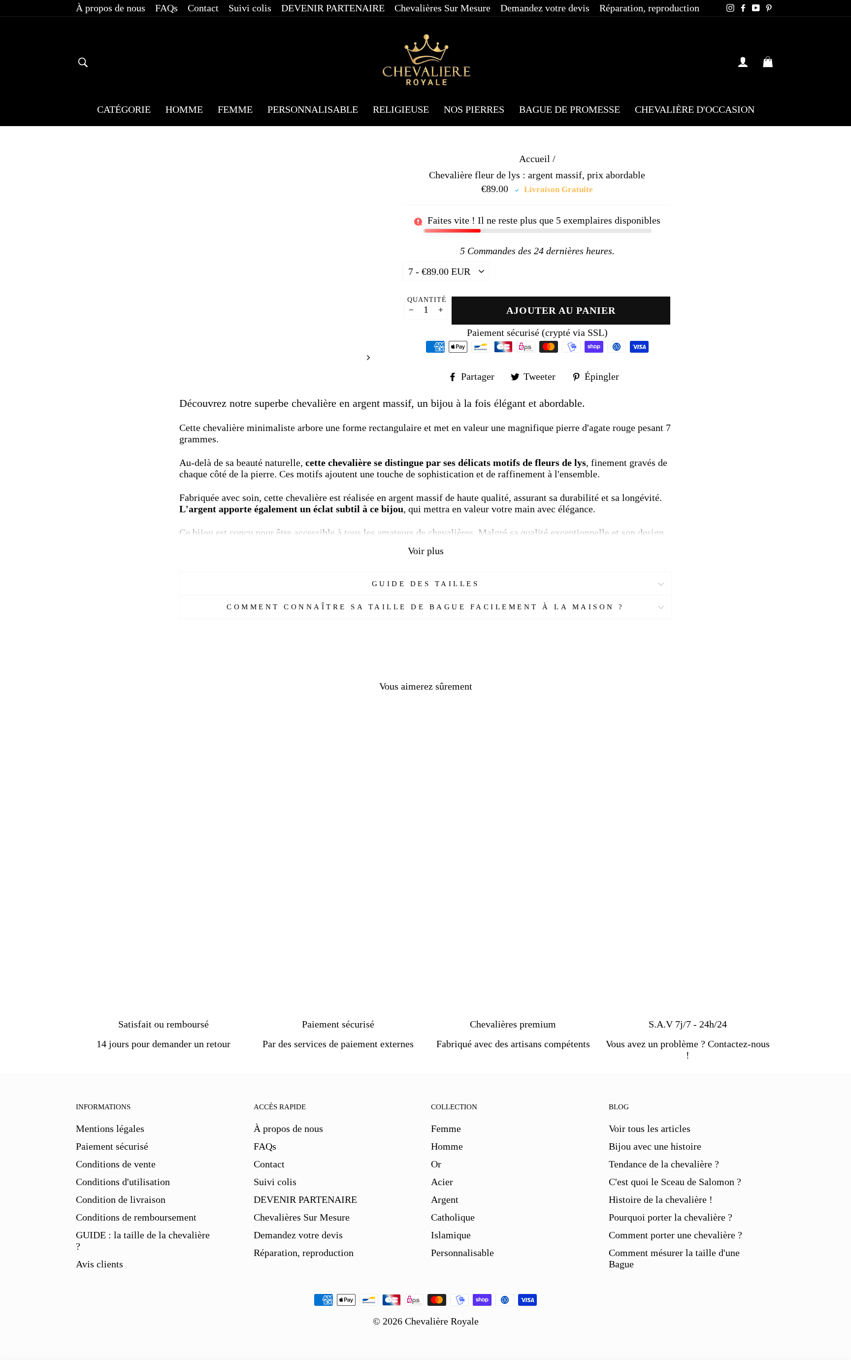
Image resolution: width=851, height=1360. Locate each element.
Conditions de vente (116, 1164)
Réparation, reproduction (649, 7)
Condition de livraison (120, 1199)
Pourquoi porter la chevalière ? (670, 1217)
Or (436, 1164)
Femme (446, 1128)
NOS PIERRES (474, 109)
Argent (444, 1199)
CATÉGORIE (124, 109)
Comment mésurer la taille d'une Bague (674, 1258)
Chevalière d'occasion (694, 109)
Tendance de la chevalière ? (664, 1164)
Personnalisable (462, 1252)
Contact (203, 7)
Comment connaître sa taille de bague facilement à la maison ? (425, 607)
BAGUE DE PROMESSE (569, 109)
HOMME (184, 109)
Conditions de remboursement (136, 1217)
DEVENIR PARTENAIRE (333, 7)
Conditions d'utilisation (123, 1181)
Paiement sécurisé (112, 1146)
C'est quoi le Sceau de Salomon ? (675, 1181)
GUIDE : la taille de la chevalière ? (143, 1240)
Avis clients (99, 1264)
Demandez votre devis (544, 7)
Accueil (534, 158)
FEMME (235, 109)
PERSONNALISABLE (312, 109)
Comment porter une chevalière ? (675, 1234)
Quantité (427, 299)
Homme (447, 1146)
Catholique (453, 1217)
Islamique (451, 1234)
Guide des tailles (426, 584)
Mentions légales (110, 1128)
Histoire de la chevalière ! (661, 1199)
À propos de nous (110, 7)
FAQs (166, 7)
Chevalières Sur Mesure (442, 7)
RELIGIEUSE (401, 109)
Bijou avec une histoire (655, 1146)
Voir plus (426, 550)
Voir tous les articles (649, 1128)
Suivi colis (250, 7)
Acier (442, 1181)
